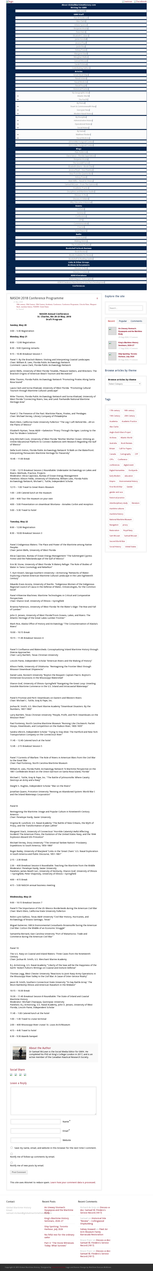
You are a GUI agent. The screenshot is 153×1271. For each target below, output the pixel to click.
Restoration (114, 530)
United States (44, 307)
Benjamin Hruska (81, 28)
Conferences (80, 216)
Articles (78, 71)
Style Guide (81, 11)
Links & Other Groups (78, 262)
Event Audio (81, 237)
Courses (80, 227)
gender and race (116, 492)
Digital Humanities (117, 470)
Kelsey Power (81, 50)
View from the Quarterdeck (80, 173)
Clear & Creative (58, 1267)
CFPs (81, 220)
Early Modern (115, 476)
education (129, 476)
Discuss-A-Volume (81, 199)
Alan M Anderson (81, 18)
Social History (83, 127)
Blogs (78, 149)
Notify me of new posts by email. (27, 1165)
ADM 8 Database (79, 275)
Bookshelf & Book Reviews (79, 248)
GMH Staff (79, 14)
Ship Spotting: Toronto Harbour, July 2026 (127, 355)
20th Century (40, 304)
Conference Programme (70, 304)
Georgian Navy (83, 110)
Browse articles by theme (122, 379)
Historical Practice (80, 89)
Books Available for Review (80, 255)
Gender (130, 487)
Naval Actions (81, 78)
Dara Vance (81, 32)
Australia (113, 443)
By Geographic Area (80, 93)
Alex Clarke (81, 21)
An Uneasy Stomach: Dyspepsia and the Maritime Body (130, 331)
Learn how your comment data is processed (72, 1182)
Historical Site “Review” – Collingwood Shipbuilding (93, 1221)
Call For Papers (125, 449)
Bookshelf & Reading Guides (81, 259)
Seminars (81, 213)
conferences (115, 465)
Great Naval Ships (80, 75)
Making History (81, 241)
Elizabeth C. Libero (81, 35)
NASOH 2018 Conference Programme (37, 298)
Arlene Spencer (80, 25)
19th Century (30, 304)
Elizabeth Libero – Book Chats (81, 166)
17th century (115, 410)
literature (135, 503)
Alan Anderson (81, 152)
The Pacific (83, 99)
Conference (57, 304)
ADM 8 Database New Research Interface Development (81, 282)
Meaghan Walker (81, 57)
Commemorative (81, 223)
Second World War (117, 541)
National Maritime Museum (121, 519)
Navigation (114, 525)
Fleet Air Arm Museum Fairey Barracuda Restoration (94, 1232)
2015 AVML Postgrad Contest (81, 145)
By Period (81, 103)
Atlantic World (83, 96)
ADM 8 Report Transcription (81, 279)
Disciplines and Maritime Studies (81, 191)
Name (66, 1121)
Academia (49, 304)
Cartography (125, 454)
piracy (125, 525)
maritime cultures (117, 509)
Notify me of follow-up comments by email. (32, 1156)
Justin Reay (80, 46)
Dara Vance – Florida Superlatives (81, 156)
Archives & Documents (79, 265)
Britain (112, 449)
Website (67, 1140)
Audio (78, 234)
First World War (116, 487)
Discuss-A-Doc (81, 195)
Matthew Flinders (83, 134)
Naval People (81, 85)
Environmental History (128, 481)
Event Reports (81, 231)
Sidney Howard (87, 1229)
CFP (136, 454)
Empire (112, 481)
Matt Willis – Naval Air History (81, 181)
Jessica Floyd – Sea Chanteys (81, 170)
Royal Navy (128, 530)
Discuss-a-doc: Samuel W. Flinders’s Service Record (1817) (95, 1210)
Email (65, 1131)
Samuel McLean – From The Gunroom (81, 184)
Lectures (81, 209)
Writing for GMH (79, 7)
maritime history (26, 307)
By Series (81, 131)
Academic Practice (81, 188)
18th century (20, 304)
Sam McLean (115, 536)
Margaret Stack (80, 53)
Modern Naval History (83, 113)
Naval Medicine (80, 82)
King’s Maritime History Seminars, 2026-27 (128, 344)
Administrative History (83, 120)
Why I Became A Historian (81, 202)
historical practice (117, 498)
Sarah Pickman (81, 64)
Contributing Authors (81, 68)
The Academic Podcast (81, 245)
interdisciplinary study (119, 503)
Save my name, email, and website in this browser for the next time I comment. (55, 1148)
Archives (113, 438)
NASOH (36, 307)
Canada (113, 454)
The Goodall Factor (81, 163)
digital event (129, 465)
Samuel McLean (81, 61)
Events (78, 206)
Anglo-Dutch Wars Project (120, 432)
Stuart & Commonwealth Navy (83, 106)
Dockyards (133, 470)
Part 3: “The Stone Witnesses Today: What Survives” (59, 1244)
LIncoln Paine (84, 304)
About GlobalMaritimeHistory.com (79, 5)
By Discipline (81, 117)
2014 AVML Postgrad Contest (81, 142)
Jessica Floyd (80, 43)
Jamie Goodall (81, 39)
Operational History (83, 124)
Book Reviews (81, 251)
